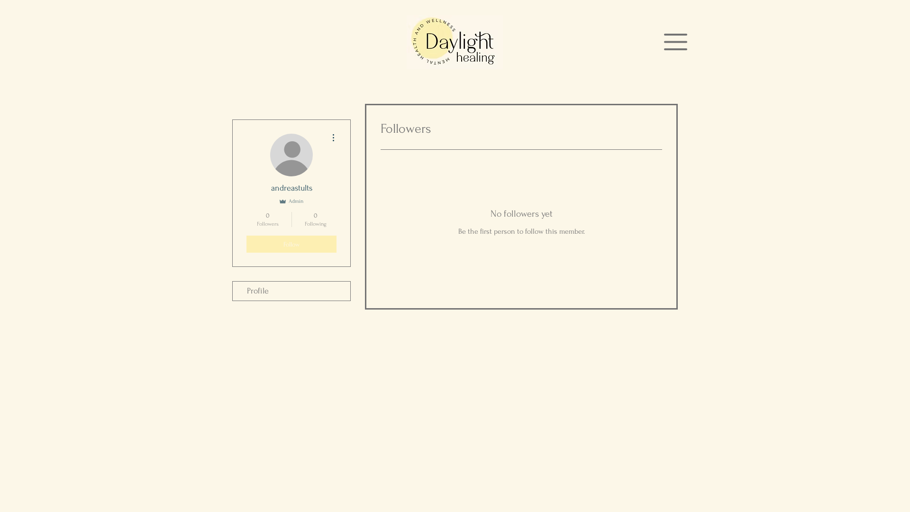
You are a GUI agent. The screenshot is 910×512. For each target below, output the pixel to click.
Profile (258, 290)
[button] (675, 42)
